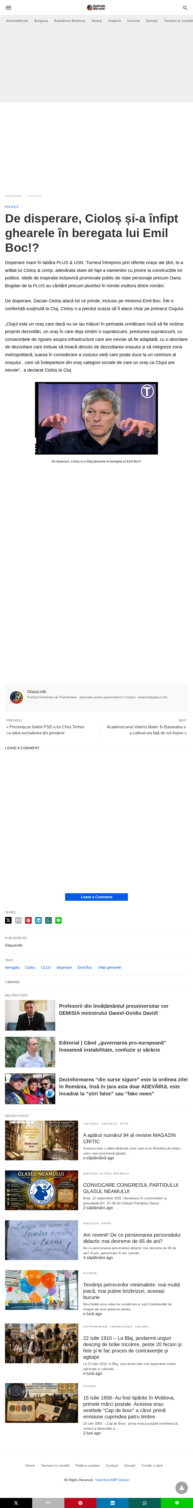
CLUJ (46, 967)
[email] (48, 1503)
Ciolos (30, 967)
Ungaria (114, 21)
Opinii (107, 1223)
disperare (64, 967)
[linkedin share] (38, 920)
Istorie (89, 1386)
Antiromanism (95, 1326)
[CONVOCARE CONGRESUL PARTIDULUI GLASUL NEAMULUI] (41, 1190)
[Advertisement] (96, 64)
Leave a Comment (96, 897)
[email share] (18, 920)
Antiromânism (17, 21)
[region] (96, 145)
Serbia (96, 21)
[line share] (58, 920)
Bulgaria (41, 21)
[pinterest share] (28, 920)
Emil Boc (85, 967)
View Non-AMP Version (112, 1480)
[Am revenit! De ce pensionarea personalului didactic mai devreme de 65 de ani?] (41, 1240)
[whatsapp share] (48, 920)
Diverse (90, 1273)
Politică (34, 196)
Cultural (91, 1123)
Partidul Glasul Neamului (106, 1173)
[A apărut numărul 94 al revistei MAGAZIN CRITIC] (41, 1140)
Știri (124, 1123)
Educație (110, 1123)
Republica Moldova (69, 21)
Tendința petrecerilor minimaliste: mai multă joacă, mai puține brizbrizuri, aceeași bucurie (131, 1291)
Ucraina (133, 21)
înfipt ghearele (109, 967)
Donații (152, 21)
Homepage (13, 196)
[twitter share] (8, 920)
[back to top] (181, 1488)
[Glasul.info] (96, 8)
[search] (185, 8)
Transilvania (121, 1326)
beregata (12, 967)
